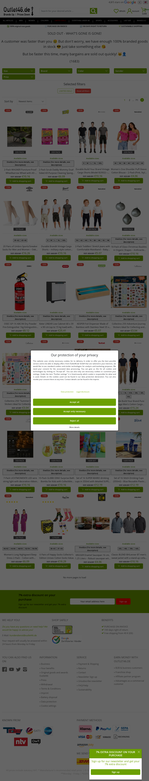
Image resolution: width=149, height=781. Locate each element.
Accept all (74, 402)
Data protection (67, 391)
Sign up (115, 772)
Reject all (74, 420)
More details (74, 427)
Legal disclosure (82, 391)
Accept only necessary (74, 411)
